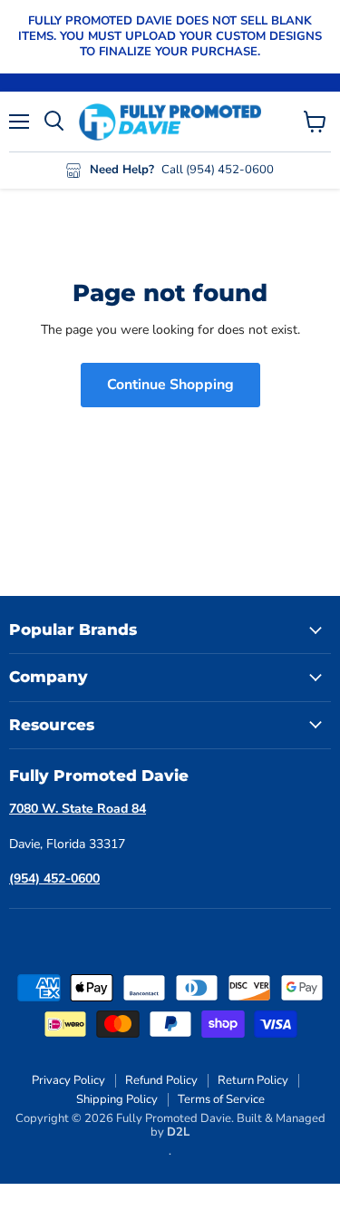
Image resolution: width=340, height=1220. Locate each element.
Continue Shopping (170, 385)
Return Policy (253, 1080)
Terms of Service (221, 1099)
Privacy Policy (68, 1080)
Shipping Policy (117, 1099)
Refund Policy (161, 1080)
